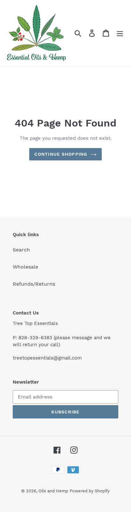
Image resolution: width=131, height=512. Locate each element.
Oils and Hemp (53, 491)
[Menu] (120, 33)
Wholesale (25, 267)
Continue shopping (60, 154)
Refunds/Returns (34, 284)
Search (21, 250)
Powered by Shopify (90, 491)
